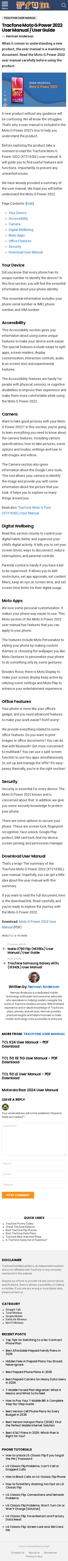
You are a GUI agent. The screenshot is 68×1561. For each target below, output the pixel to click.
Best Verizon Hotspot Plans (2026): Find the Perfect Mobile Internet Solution (33, 1423)
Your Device (17, 213)
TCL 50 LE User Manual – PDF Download (26, 1076)
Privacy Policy (34, 1556)
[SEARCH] (64, 5)
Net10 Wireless (14, 1322)
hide (29, 203)
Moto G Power (16, 936)
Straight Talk (13, 1309)
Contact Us (17, 1552)
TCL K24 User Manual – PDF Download (25, 1044)
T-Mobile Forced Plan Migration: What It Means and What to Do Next (33, 1391)
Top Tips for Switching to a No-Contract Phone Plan (34, 1341)
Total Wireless (14, 1312)
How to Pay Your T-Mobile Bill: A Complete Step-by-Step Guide (34, 1402)
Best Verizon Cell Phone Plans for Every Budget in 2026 (32, 1413)
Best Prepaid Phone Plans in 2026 (29, 1372)
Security (15, 247)
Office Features (20, 241)
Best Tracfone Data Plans (21, 1233)
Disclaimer (50, 1552)
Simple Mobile (14, 1316)
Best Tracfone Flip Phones (21, 1230)
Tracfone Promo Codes (19, 1223)
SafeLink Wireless (16, 1319)
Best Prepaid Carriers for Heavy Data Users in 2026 (36, 1381)
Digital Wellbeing (21, 230)
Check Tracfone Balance (20, 1226)
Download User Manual (26, 252)
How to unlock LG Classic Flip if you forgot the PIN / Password (35, 1457)
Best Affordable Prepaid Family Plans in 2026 (33, 1352)
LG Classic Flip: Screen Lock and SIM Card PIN (34, 1528)
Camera (14, 224)
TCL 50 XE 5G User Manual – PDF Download (30, 1060)
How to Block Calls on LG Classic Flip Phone (36, 1477)
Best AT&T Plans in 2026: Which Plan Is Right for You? (32, 1434)
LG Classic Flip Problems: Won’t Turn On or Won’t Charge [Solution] (35, 1507)
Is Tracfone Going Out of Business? (26, 1239)
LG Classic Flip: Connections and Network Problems (35, 1496)
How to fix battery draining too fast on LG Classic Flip (35, 1485)
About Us (34, 1552)
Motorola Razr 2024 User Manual (30, 1090)
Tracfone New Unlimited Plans (24, 1236)
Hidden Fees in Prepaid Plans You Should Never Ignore (34, 1363)
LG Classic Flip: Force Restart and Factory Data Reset (35, 1517)
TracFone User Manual (44, 1034)
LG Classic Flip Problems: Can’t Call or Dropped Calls (32, 1467)
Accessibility (18, 218)
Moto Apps (17, 235)
